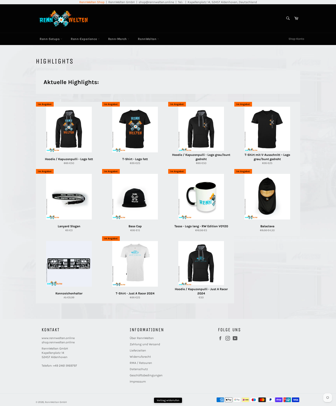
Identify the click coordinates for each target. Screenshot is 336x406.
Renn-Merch (118, 39)
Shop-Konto (296, 39)
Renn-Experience (84, 39)
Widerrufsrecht (140, 356)
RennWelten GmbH (56, 402)
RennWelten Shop (91, 2)
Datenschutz (139, 369)
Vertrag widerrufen (168, 400)
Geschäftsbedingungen (146, 375)
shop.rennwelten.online (58, 342)
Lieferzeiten (138, 350)
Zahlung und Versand (145, 344)
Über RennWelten (142, 338)
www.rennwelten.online (58, 338)
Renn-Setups (50, 39)
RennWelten (147, 39)
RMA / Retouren (141, 363)
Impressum (138, 381)
